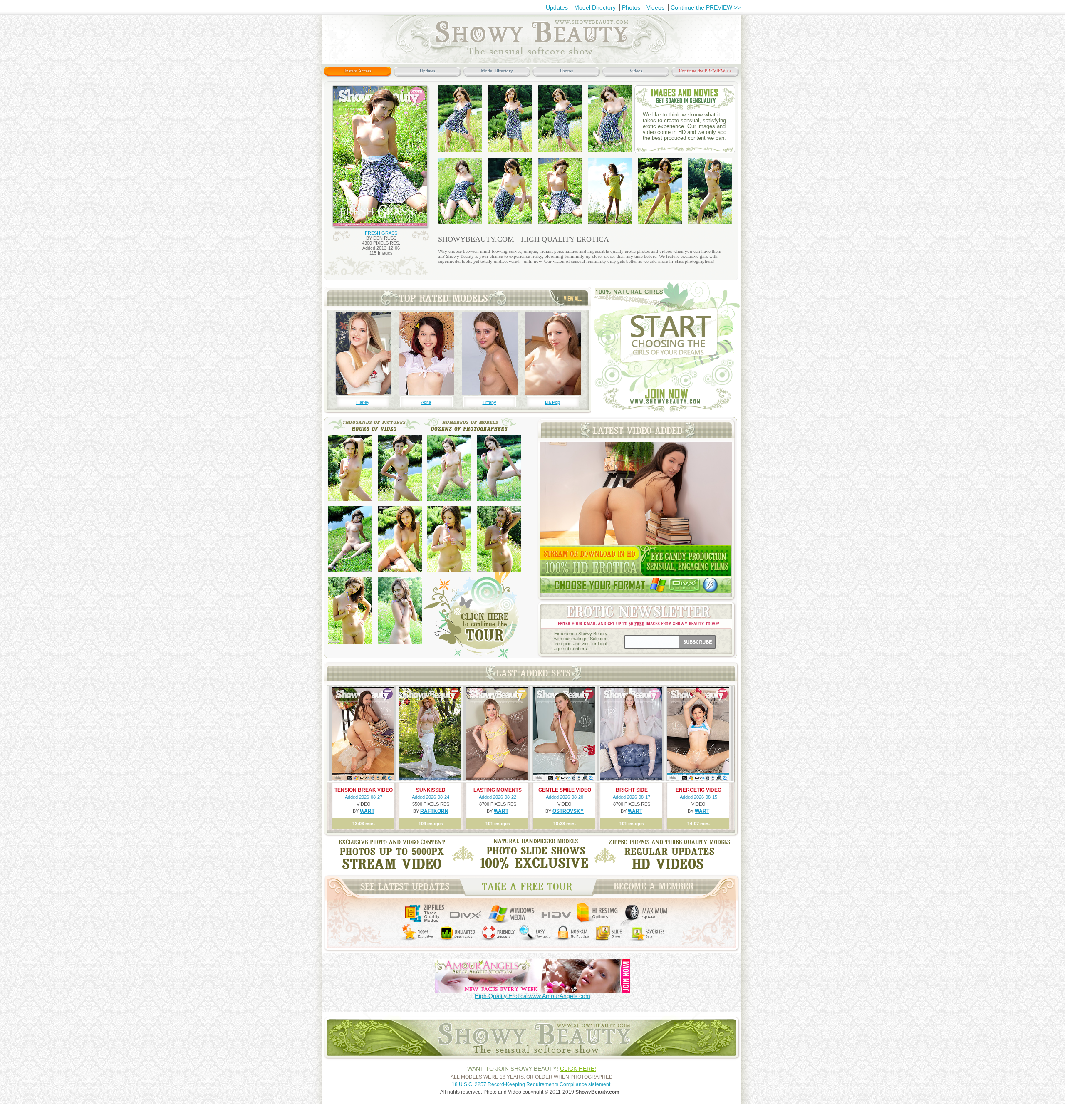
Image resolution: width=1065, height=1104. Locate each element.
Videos (655, 7)
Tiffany (489, 402)
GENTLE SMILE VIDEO (564, 790)
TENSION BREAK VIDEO (363, 790)
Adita (426, 402)
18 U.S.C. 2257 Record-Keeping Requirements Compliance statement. (532, 1084)
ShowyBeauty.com (597, 1092)
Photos (631, 7)
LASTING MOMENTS (497, 790)
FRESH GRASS (381, 232)
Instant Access (357, 70)
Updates (557, 7)
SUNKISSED (431, 790)
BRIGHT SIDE (632, 790)
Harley (362, 402)
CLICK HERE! (578, 1068)
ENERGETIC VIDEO (698, 790)
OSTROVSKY (568, 811)
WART (367, 811)
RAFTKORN (434, 811)
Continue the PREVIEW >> (706, 7)
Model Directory (595, 7)
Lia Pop (552, 402)
